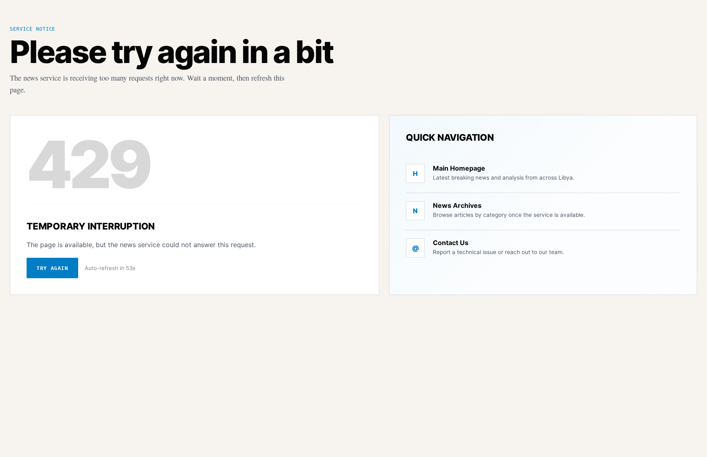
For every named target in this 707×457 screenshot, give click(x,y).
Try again (52, 268)
